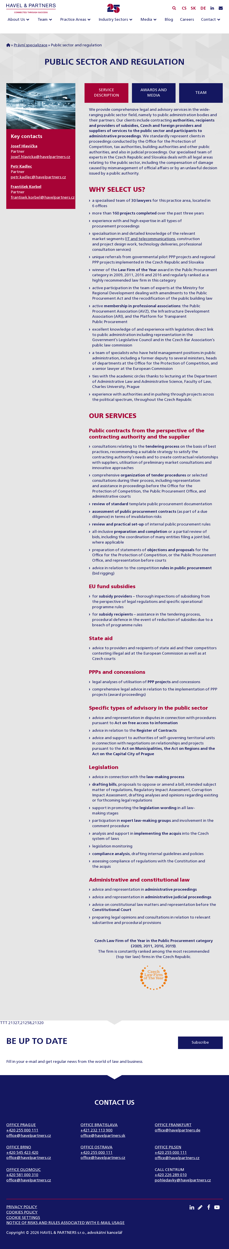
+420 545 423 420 (22, 1153)
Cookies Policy (22, 1212)
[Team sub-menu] (51, 20)
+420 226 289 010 (171, 1175)
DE (203, 8)
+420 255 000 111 (22, 1130)
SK (193, 8)
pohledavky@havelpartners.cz (183, 1180)
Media (146, 20)
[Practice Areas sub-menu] (89, 20)
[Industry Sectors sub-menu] (131, 20)
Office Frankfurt (173, 1125)
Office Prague (21, 1125)
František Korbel (26, 187)
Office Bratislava (99, 1125)
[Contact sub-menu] (219, 20)
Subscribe (200, 1043)
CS (184, 8)
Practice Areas (73, 20)
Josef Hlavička (24, 146)
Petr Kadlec (21, 167)
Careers (187, 20)
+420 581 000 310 (22, 1175)
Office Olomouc (23, 1170)
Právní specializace (30, 45)
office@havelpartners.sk (103, 1136)
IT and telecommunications (150, 239)
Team (43, 20)
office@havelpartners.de (177, 1130)
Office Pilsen (168, 1147)
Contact (208, 20)
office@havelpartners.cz (28, 1136)
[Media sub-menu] (155, 20)
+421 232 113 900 (96, 1130)
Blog (169, 20)
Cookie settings (23, 1218)
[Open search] (174, 8)
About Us (16, 20)
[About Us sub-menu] (28, 20)
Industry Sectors (113, 20)
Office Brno (18, 1147)
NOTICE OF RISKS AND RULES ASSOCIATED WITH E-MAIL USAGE (65, 1223)
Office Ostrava (96, 1147)
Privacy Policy (21, 1207)
